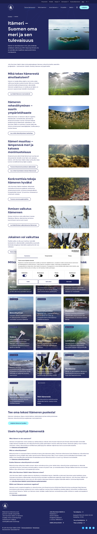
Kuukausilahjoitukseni (75, 1)
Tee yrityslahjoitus (79, 520)
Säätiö (71, 7)
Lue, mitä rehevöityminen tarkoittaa (21, 133)
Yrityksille (63, 7)
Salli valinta (48, 281)
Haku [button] (83, 1)
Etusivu (10, 16)
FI (86, 1)
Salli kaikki (69, 281)
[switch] (40, 276)
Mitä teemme (42, 7)
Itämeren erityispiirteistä (19, 447)
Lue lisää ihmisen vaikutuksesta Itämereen (23, 225)
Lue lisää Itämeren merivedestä (20, 94)
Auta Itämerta (53, 7)
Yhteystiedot (44, 1)
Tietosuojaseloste (26, 528)
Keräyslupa (36, 528)
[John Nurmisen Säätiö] (11, 7)
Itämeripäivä (64, 1)
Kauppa (56, 1)
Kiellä (28, 281)
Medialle (51, 1)
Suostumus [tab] (27, 255)
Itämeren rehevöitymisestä (20, 459)
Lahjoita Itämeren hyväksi (18, 423)
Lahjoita (84, 7)
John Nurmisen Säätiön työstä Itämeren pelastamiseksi (29, 481)
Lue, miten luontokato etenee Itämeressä (23, 171)
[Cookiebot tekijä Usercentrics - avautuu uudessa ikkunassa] (72, 251)
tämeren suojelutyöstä (19, 495)
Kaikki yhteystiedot (56, 523)
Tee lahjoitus (77, 512)
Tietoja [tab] (70, 255)
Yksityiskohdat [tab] (48, 255)
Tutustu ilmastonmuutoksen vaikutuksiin (23, 167)
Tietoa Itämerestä (29, 7)
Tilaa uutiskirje (78, 523)
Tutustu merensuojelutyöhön (19, 199)
